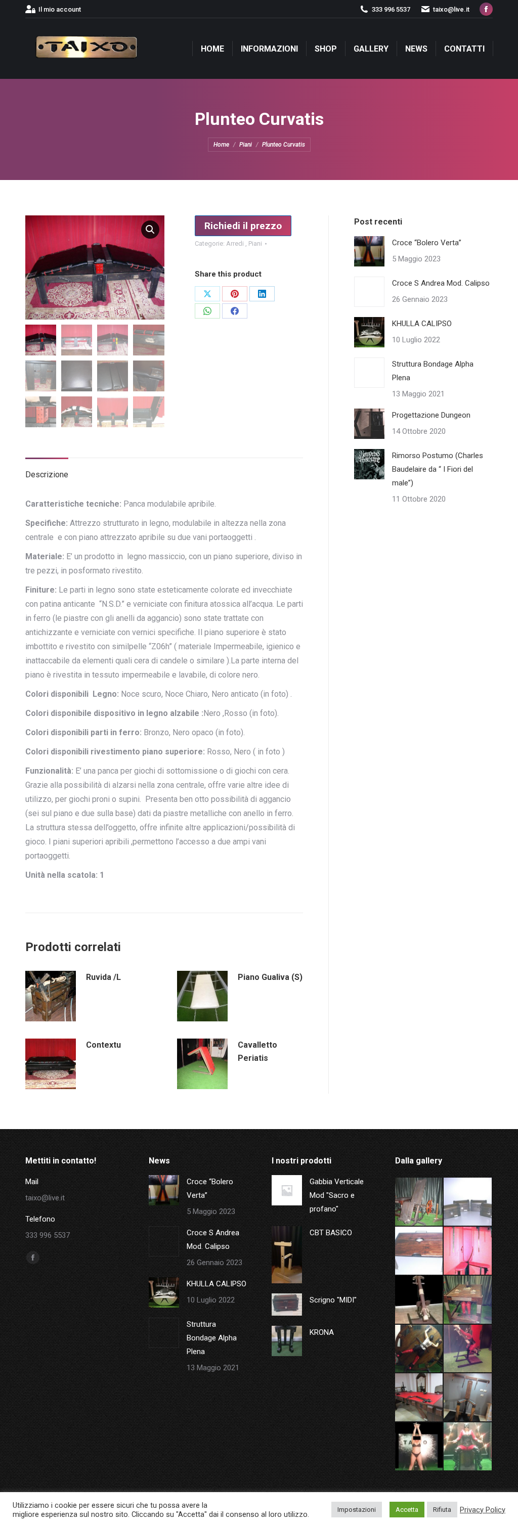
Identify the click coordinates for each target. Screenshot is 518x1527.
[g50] (419, 1202)
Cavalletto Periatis (257, 1051)
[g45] (468, 1300)
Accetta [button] (407, 1509)
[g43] (468, 1349)
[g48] (419, 1251)
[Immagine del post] (369, 251)
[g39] (468, 1446)
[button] (150, 229)
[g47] (468, 1251)
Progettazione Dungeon (431, 415)
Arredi (235, 243)
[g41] (468, 1397)
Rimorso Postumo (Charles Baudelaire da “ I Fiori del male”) (437, 469)
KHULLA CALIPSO (422, 323)
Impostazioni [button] (356, 1509)
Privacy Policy (482, 1509)
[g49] (468, 1202)
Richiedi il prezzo (243, 226)
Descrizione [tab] (46, 474)
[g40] (419, 1446)
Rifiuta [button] (442, 1509)
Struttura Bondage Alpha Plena (432, 371)
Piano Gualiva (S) (270, 977)
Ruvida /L (103, 977)
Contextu (103, 1045)
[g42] (419, 1397)
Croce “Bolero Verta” (426, 242)
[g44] (419, 1349)
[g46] (419, 1300)
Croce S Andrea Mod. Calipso (441, 283)
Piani (255, 243)
